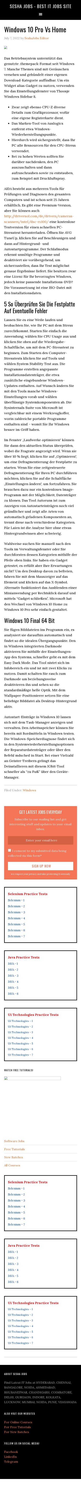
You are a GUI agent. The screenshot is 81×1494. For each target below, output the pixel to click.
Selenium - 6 (16, 930)
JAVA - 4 (13, 981)
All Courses (12, 1165)
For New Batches (16, 1432)
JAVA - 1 (13, 963)
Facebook (11, 1452)
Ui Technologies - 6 (20, 1049)
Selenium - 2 (16, 906)
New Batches (13, 1157)
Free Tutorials (14, 1149)
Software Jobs (14, 1141)
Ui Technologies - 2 (20, 1026)
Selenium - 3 (16, 912)
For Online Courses (18, 1422)
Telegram (11, 1461)
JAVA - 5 (13, 987)
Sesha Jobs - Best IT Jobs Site (40, 6)
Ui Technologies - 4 (20, 1038)
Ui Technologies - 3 (20, 1032)
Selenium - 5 (16, 924)
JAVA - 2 (13, 969)
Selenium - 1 (16, 900)
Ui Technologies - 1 (20, 1021)
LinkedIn (10, 1457)
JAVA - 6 (13, 993)
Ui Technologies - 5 (20, 1043)
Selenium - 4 (16, 918)
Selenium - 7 (16, 936)
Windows (29, 790)
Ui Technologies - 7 (20, 1054)
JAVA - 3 (13, 975)
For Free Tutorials (17, 1427)
